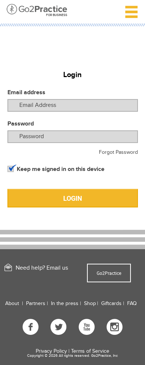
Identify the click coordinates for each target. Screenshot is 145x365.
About (12, 303)
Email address (26, 92)
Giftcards (111, 303)
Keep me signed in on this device (60, 169)
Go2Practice (109, 273)
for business (56, 15)
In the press (64, 303)
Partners (35, 303)
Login (72, 198)
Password (20, 124)
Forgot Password (118, 152)
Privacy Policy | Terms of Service (72, 351)
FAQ (132, 303)
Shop (90, 303)
